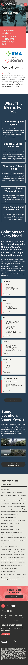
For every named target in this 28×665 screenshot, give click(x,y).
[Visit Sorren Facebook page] (2, 611)
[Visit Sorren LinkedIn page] (8, 611)
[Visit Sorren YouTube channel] (5, 611)
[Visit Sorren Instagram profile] (11, 611)
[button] (25, 4)
